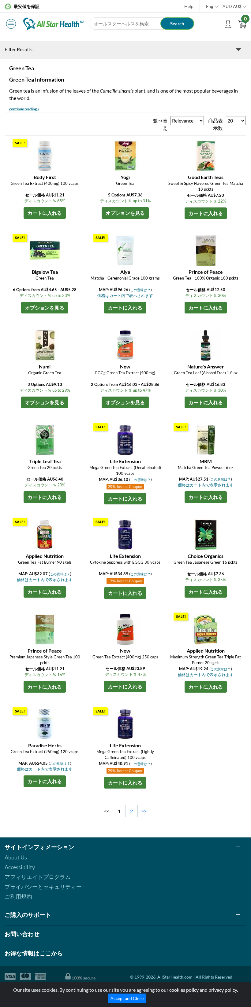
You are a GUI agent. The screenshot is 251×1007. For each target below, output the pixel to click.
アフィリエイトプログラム (38, 876)
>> (144, 811)
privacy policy (222, 990)
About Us (16, 857)
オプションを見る (125, 213)
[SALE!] (44, 155)
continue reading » (24, 109)
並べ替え (160, 124)
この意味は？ (140, 290)
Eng (209, 6)
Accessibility (20, 867)
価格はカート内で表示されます (125, 295)
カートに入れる (45, 213)
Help (188, 6)
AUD (232, 6)
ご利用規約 (18, 896)
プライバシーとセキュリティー (43, 886)
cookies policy (184, 990)
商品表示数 (215, 124)
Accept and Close (127, 998)
